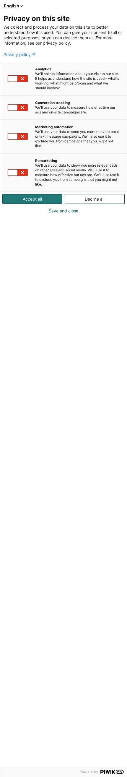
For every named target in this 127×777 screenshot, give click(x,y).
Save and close (63, 211)
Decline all (94, 198)
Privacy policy (17, 54)
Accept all (32, 198)
